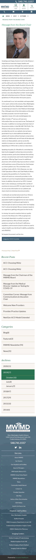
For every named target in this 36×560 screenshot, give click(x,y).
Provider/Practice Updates (14, 311)
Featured (8, 339)
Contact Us (19, 489)
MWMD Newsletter (14, 239)
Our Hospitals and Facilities (19, 464)
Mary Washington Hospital (18, 515)
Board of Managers (18, 468)
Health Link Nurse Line (18, 506)
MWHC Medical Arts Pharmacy (19, 529)
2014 (6, 410)
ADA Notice (18, 503)
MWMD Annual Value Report (18, 475)
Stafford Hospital (19, 518)
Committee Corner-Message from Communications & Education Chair (17, 296)
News (8, 16)
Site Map (18, 496)
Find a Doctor (24, 7)
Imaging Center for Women (19, 548)
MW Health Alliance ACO (19, 471)
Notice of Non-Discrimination (18, 499)
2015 (7, 404)
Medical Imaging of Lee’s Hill (19, 541)
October (23, 16)
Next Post (15, 250)
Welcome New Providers (13, 305)
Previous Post (6, 250)
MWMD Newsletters (19, 478)
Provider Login (16, 7)
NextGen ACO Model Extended (16, 317)
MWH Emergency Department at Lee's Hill (18, 522)
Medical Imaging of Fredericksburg (19, 538)
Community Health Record (18, 485)
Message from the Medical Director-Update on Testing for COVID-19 (16, 286)
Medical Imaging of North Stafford (18, 545)
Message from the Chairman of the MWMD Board (17, 276)
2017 (7, 397)
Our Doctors (18, 461)
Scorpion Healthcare (22, 557)
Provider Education (18, 492)
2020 (7, 366)
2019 (14, 16)
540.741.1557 (26, 1)
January (10, 386)
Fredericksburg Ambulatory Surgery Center (18, 525)
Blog (6, 333)
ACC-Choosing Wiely (12, 263)
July (9, 382)
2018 (7, 391)
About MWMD (19, 457)
